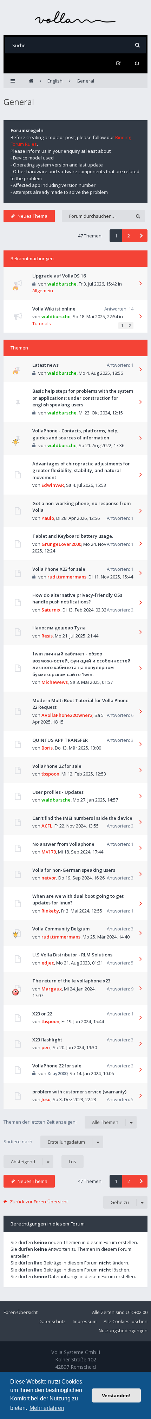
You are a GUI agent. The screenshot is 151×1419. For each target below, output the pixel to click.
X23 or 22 (42, 1014)
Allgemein (42, 290)
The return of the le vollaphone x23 (71, 980)
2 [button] (128, 236)
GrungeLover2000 (61, 544)
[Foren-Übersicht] (75, 17)
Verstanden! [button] (116, 1395)
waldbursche (62, 284)
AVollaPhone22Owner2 (66, 715)
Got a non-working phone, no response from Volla (81, 507)
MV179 (48, 852)
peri (46, 1047)
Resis (47, 636)
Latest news (45, 365)
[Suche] (137, 45)
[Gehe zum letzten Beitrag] (140, 284)
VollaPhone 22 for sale (56, 766)
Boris (47, 748)
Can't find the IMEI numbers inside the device (82, 818)
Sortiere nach (44, 1141)
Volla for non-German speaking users (73, 870)
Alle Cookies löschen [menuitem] (125, 1321)
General (19, 101)
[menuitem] (137, 63)
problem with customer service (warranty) (79, 1091)
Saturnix (50, 610)
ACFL (46, 826)
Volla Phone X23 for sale (58, 569)
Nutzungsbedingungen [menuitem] (123, 1330)
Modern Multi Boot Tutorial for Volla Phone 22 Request (80, 704)
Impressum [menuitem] (85, 1321)
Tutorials (41, 323)
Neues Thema (32, 216)
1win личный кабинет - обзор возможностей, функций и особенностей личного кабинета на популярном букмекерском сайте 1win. (81, 664)
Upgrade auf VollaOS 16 (59, 276)
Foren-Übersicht (21, 1312)
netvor (48, 878)
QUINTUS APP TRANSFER (60, 740)
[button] (141, 235)
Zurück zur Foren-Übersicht (39, 1201)
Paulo (47, 518)
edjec (47, 963)
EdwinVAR (52, 485)
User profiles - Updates (58, 792)
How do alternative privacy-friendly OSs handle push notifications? (77, 598)
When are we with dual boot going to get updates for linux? (78, 899)
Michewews (54, 682)
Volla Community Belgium (61, 929)
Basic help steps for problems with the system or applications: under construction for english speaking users (82, 398)
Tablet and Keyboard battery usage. (72, 536)
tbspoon (50, 774)
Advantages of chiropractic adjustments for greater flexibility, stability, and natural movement (81, 470)
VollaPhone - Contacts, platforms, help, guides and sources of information (75, 434)
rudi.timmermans (66, 577)
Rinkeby (50, 911)
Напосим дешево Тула (59, 628)
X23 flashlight (47, 1040)
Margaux (51, 989)
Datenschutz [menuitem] (52, 1321)
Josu (46, 1099)
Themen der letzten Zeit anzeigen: (61, 1122)
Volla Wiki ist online (54, 309)
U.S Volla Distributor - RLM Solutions (72, 955)
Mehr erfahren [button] (46, 1408)
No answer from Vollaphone (63, 844)
